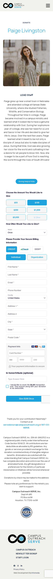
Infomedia (35, 573)
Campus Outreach (26, 549)
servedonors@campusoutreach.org (21, 424)
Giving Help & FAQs (26, 181)
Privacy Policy (19, 569)
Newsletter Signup (26, 553)
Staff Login (22, 557)
